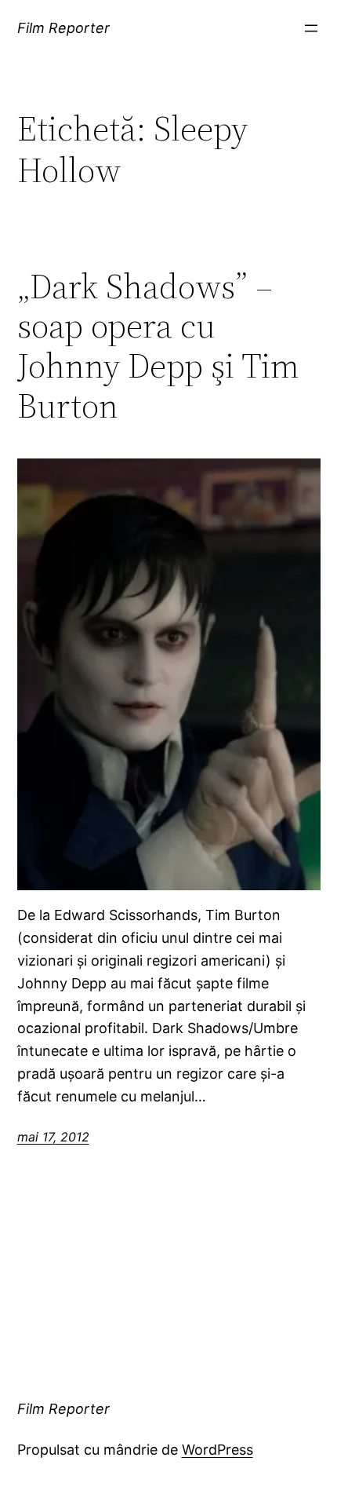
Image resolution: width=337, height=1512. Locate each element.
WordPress (217, 1449)
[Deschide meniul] (311, 28)
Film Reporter (63, 28)
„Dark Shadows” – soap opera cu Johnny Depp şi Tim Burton (158, 346)
